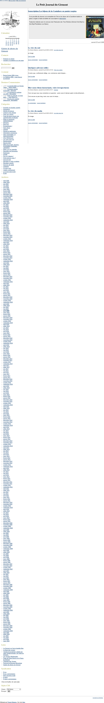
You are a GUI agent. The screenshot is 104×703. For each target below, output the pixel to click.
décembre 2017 (7, 358)
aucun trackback (43, 59)
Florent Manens (12, 702)
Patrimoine (6, 153)
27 (6, 44)
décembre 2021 (7, 276)
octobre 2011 (7, 485)
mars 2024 (6, 230)
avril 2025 (6, 208)
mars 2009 (6, 538)
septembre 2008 (8, 548)
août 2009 (6, 530)
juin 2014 (6, 430)
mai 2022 (6, 268)
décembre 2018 (7, 338)
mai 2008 (6, 555)
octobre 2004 (7, 629)
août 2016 (6, 386)
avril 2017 (6, 372)
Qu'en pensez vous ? (9, 158)
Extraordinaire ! (7, 126)
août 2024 (6, 222)
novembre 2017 (7, 360)
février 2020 (6, 314)
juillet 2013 (6, 449)
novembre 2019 (7, 319)
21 (8, 43)
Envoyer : (4, 691)
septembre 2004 (8, 631)
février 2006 (6, 601)
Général (56, 90)
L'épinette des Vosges (9, 661)
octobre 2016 (7, 382)
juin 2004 (6, 636)
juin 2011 (5, 492)
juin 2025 (6, 204)
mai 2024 (6, 227)
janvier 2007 (6, 583)
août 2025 (6, 201)
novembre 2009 (7, 524)
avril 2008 (6, 557)
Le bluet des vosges (9, 650)
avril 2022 (6, 269)
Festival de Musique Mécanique (12, 663)
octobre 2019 (7, 321)
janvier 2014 (6, 439)
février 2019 (6, 335)
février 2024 (6, 232)
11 (16, 41)
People (5, 154)
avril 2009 (6, 536)
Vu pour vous (7, 168)
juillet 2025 (6, 203)
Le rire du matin (35, 111)
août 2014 (6, 427)
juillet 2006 (6, 593)
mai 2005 (6, 617)
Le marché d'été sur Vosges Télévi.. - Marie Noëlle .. (13, 86)
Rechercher (5, 64)
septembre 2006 (8, 590)
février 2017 (6, 376)
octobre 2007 (7, 567)
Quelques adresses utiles (38, 67)
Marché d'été (7, 143)
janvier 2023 (6, 254)
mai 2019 (6, 329)
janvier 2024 (6, 233)
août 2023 (6, 242)
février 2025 (6, 211)
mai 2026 (6, 186)
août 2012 (6, 468)
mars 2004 (6, 641)
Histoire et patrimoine (9, 131)
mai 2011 (6, 494)
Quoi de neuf (7, 159)
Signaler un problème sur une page (13, 60)
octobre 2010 (7, 506)
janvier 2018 (6, 357)
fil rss (4, 672)
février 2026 (6, 191)
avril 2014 (6, 434)
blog (24, 702)
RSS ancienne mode (9, 675)
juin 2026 (6, 184)
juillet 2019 (6, 326)
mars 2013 (6, 456)
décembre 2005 (7, 605)
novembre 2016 (7, 381)
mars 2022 (6, 271)
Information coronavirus (10, 133)
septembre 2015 (8, 405)
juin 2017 (6, 369)
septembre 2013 (8, 446)
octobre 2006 (7, 588)
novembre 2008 (7, 545)
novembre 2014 (7, 422)
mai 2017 (6, 370)
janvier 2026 (6, 192)
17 (14, 42)
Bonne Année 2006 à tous (10, 75)
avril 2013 (6, 454)
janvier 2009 (6, 542)
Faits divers (6, 128)
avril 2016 (6, 393)
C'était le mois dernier (9, 112)
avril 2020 (6, 311)
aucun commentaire (33, 59)
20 (6, 43)
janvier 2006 (6, 603)
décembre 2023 (7, 235)
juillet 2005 (6, 614)
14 (8, 42)
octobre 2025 (7, 198)
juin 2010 (6, 512)
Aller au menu (12, 0)
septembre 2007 (8, 569)
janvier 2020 (6, 316)
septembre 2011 (8, 487)
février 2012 (6, 478)
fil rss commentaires (9, 674)
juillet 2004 (6, 634)
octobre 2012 (7, 465)
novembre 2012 (7, 463)
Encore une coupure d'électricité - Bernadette (11, 99)
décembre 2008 (7, 543)
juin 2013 (6, 451)
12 (18, 41)
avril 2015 (6, 413)
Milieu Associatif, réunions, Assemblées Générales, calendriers (11, 146)
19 (18, 42)
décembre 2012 (7, 461)
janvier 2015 (6, 418)
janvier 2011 (6, 501)
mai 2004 (6, 637)
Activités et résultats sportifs (11, 107)
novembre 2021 (7, 278)
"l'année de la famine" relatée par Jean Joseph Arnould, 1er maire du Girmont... (13, 653)
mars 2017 (6, 374)
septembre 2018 (8, 343)
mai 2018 (6, 350)
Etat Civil (6, 124)
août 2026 (6, 180)
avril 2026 (6, 187)
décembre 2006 (7, 584)
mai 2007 (6, 576)
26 (18, 43)
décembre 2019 (7, 317)
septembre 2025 (8, 199)
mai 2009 (6, 535)
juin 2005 (6, 615)
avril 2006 (6, 598)
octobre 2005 (7, 608)
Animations (6, 109)
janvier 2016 (6, 398)
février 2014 (6, 437)
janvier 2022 (6, 275)
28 (8, 44)
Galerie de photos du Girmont (12, 665)
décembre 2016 (7, 379)
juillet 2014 (6, 429)
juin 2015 (6, 410)
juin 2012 (6, 471)
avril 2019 (6, 331)
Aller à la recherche (21, 0)
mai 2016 (6, 391)
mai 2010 (6, 514)
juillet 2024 (6, 223)
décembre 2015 (7, 399)
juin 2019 (6, 328)
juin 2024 (6, 225)
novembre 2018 (7, 340)
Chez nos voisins (58, 70)
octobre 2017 (7, 362)
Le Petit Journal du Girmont (52, 4)
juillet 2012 (6, 470)
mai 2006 (6, 596)
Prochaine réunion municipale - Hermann (10, 89)
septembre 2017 (8, 364)
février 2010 (6, 519)
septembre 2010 (8, 507)
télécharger (62, 18)
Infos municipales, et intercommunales (9, 135)
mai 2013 (6, 453)
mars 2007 (6, 579)
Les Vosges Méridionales (10, 656)
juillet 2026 (6, 182)
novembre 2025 (7, 196)
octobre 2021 (7, 280)
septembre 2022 (8, 261)
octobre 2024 (7, 218)
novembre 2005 (7, 607)
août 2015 (6, 406)
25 (16, 43)
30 (12, 44)
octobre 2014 (7, 423)
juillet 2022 (6, 264)
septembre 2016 (8, 384)
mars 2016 (6, 394)
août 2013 (6, 447)
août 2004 (6, 632)
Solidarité (6, 166)
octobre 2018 (7, 341)
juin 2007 (6, 574)
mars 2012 (6, 477)
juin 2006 (6, 595)
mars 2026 (6, 189)
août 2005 (6, 612)
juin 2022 (6, 266)
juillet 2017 (6, 367)
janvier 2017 (6, 377)
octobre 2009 (7, 526)
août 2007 (6, 571)
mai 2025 (6, 206)
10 (14, 41)
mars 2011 (6, 497)
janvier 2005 (6, 624)
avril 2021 (6, 290)
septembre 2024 (8, 220)
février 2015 (6, 417)
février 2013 (6, 458)
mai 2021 (6, 288)
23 (12, 43)
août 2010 (6, 509)
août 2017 (6, 365)
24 (14, 43)
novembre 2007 (7, 566)
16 (12, 42)
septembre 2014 (8, 425)
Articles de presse (8, 111)
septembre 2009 (8, 528)
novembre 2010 (7, 504)
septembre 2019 (8, 323)
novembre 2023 (7, 237)
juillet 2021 (6, 285)
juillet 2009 (6, 531)
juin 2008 (6, 554)
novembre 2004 (7, 627)
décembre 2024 (7, 215)
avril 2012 (6, 475)
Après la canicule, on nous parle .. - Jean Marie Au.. (13, 96)
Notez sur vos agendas (10, 149)
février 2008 (6, 560)
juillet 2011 (6, 490)
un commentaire (32, 103)
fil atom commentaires (9, 679)
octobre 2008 (7, 547)
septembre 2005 (8, 610)
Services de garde (8, 165)
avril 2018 (6, 352)
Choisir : (4, 689)
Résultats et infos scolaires (11, 161)
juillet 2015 (6, 408)
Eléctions (6, 122)
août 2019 (6, 324)
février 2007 (6, 581)
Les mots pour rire (58, 50)
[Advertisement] (65, 138)
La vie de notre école (9, 172)
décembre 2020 (7, 297)
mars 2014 (6, 435)
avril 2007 (6, 578)
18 (16, 42)
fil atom (5, 677)
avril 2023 (6, 249)
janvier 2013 (6, 459)
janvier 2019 (6, 336)
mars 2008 (6, 559)
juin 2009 (6, 533)
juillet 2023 (6, 244)
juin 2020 (6, 307)
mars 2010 (6, 518)
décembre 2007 (7, 564)
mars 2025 (6, 210)
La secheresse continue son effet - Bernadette (12, 93)
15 (10, 42)
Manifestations (7, 141)
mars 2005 (6, 620)
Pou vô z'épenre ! (8, 156)
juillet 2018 (6, 346)
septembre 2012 (8, 466)
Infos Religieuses (8, 138)
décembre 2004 (7, 625)
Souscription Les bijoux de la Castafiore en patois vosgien (52, 11)
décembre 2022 (7, 256)
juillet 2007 (6, 572)
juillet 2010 (6, 511)
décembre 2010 (7, 502)
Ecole (5, 173)
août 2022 (6, 263)
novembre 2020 (7, 299)
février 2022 (6, 273)
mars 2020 (6, 312)
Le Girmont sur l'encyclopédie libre (13, 648)
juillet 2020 (6, 305)
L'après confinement (9, 170)
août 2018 (6, 345)
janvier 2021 (6, 295)
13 (6, 42)
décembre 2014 (7, 420)
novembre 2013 (7, 442)
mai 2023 (6, 247)
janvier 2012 (6, 480)
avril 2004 (6, 639)
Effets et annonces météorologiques (8, 120)
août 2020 (6, 304)
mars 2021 (6, 292)
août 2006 (6, 591)
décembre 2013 (7, 441)
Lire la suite (31, 56)
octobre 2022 (7, 259)
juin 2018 (6, 348)
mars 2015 (6, 415)
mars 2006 (6, 600)
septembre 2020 (8, 302)
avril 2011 (6, 495)
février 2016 (6, 396)
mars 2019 (6, 333)
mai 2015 (6, 412)
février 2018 (6, 355)
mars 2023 (6, 251)
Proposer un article (8, 59)
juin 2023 (6, 246)
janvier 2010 (6, 521)
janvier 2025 (6, 213)
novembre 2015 (7, 401)
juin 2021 (6, 287)
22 (10, 43)
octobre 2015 (7, 403)
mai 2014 (6, 432)
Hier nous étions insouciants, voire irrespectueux (48, 87)
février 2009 (6, 540)
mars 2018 (6, 353)
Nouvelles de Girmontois (10, 151)
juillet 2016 (6, 388)
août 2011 (6, 488)
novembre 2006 (7, 586)
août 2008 (6, 550)
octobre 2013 (7, 444)
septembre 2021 (8, 281)
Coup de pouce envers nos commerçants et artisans (11, 116)
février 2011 (6, 499)
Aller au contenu (4, 0)
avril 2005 (6, 619)
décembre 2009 (7, 523)
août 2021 (6, 283)
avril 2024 (6, 228)
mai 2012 (6, 473)
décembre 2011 (7, 482)
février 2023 (6, 252)
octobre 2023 (7, 239)
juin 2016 (6, 389)
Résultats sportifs (8, 163)
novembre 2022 (7, 257)
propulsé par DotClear (98, 697)
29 (10, 44)
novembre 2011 (7, 483)
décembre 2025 (7, 194)
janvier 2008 (6, 562)
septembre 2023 (8, 240)
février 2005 (6, 622)
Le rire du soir (34, 47)
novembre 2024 (7, 216)
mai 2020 (6, 309)
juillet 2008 (6, 552)
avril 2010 (6, 516)
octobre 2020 (7, 300)
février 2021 (6, 293)
